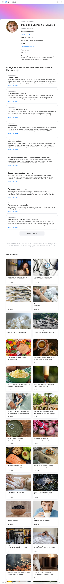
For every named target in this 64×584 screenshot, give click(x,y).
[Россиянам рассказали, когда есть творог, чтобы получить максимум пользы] (18, 325)
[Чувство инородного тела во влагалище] (18, 486)
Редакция (27, 582)
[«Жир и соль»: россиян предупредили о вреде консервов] (18, 432)
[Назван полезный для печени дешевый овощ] (18, 352)
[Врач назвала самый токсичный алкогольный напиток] (45, 378)
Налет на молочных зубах (18, 109)
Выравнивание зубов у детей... (20, 173)
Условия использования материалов (40, 582)
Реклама (14, 582)
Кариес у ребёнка (15, 141)
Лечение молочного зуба (18, 205)
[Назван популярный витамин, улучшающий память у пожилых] (45, 405)
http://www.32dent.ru (27, 46)
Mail (3, 582)
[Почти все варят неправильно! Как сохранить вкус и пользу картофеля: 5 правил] (18, 378)
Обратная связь (54, 582)
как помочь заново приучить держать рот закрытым (29, 157)
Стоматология (25, 34)
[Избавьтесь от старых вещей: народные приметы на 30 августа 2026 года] (18, 540)
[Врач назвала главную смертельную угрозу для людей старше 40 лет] (18, 459)
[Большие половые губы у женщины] (45, 298)
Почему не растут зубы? (17, 189)
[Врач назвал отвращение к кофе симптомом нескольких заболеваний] (45, 513)
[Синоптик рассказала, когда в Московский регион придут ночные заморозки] (45, 486)
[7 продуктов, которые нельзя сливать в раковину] (45, 459)
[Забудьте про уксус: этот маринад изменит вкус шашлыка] (18, 567)
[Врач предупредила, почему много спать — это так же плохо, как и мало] (45, 540)
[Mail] (6, 2)
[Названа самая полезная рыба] (18, 298)
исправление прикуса (17, 93)
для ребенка (13, 125)
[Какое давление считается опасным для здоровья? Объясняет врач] (45, 271)
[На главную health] (11, 2)
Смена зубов (13, 77)
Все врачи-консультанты (27, 21)
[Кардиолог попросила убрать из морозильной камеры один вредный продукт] (18, 271)
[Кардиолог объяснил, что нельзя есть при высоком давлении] (45, 352)
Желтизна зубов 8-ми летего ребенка (23, 219)
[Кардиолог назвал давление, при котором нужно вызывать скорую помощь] (18, 405)
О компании (8, 582)
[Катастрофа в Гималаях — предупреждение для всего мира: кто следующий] (45, 325)
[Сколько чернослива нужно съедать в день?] (18, 513)
